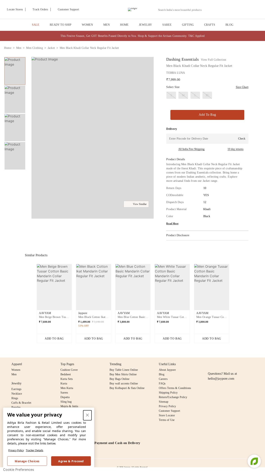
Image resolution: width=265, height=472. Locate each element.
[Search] (207, 10)
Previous (33, 289)
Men (14, 374)
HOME (124, 24)
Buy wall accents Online (124, 383)
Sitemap (163, 401)
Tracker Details (34, 450)
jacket (51, 47)
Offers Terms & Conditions (175, 388)
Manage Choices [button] (27, 461)
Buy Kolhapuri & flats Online (127, 388)
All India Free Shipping (191, 149)
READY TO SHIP (60, 24)
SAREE (167, 24)
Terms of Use (167, 419)
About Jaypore (167, 369)
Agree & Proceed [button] (71, 461)
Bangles (15, 407)
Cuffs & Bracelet (21, 402)
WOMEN (87, 24)
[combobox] (181, 10)
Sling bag (66, 401)
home (7, 47)
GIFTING (188, 24)
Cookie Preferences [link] (18, 469)
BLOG (229, 24)
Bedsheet (65, 374)
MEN (106, 24)
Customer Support (169, 410)
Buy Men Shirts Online (123, 374)
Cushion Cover (69, 369)
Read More (172, 223)
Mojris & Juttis (69, 406)
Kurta (63, 383)
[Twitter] (226, 364)
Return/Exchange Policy (173, 397)
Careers (163, 378)
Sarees (64, 392)
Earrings (16, 389)
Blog (161, 374)
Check (241, 138)
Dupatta (65, 397)
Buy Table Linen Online (124, 369)
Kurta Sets (66, 378)
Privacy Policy (16, 450)
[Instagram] (210, 364)
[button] (216, 9)
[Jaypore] (132, 9)
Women (15, 369)
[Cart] (237, 9)
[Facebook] (218, 364)
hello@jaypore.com (221, 378)
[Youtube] (234, 364)
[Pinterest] (242, 364)
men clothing (34, 47)
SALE (35, 24)
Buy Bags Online (119, 378)
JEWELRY (145, 24)
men (19, 47)
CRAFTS (209, 24)
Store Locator (167, 415)
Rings (14, 398)
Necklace (16, 393)
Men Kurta (66, 388)
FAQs (162, 383)
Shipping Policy (168, 392)
